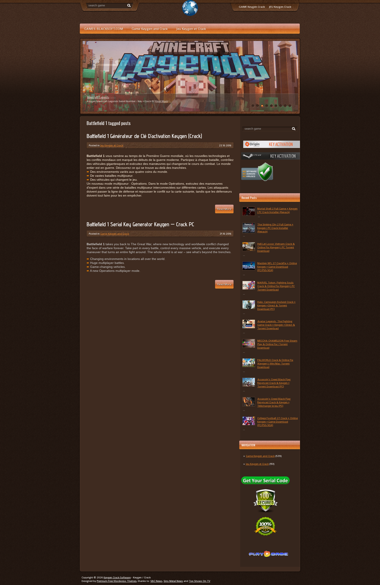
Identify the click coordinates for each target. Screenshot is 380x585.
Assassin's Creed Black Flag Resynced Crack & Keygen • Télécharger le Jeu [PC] (273, 402)
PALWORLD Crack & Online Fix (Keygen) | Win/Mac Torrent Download (275, 363)
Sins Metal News (173, 581)
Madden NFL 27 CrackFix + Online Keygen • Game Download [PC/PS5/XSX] (277, 266)
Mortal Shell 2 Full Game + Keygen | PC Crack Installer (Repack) (277, 210)
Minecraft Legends (98, 97)
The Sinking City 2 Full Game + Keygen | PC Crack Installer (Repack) (275, 228)
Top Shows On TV (199, 581)
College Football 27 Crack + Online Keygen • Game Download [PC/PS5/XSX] (277, 421)
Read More (161, 101)
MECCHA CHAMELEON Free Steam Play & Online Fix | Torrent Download (277, 344)
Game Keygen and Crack (150, 29)
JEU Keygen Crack (280, 7)
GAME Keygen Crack (252, 7)
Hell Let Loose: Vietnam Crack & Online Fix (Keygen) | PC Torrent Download (276, 247)
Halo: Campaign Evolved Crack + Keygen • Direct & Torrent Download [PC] (276, 305)
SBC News (156, 581)
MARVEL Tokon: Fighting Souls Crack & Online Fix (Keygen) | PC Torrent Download (276, 286)
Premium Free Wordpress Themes (117, 581)
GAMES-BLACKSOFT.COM (103, 29)
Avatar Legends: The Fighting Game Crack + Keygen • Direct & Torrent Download (276, 325)
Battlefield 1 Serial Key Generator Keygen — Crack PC (140, 224)
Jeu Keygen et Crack (191, 29)
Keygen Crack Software (117, 577)
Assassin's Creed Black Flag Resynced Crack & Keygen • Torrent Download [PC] (273, 383)
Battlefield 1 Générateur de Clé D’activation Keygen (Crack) (144, 136)
